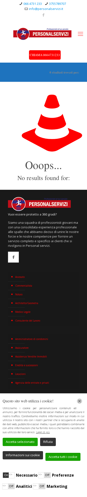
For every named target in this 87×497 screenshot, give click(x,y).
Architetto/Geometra (26, 303)
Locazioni (20, 374)
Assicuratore (22, 347)
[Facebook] (43, 14)
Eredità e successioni (26, 365)
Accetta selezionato (20, 441)
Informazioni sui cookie (23, 455)
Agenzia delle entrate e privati (32, 382)
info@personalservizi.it (46, 9)
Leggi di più (43, 432)
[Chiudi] (79, 401)
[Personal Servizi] (43, 33)
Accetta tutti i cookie (63, 457)
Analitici (24, 486)
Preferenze (63, 475)
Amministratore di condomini (31, 339)
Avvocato (20, 277)
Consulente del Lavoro (27, 320)
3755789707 (57, 3)
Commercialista (23, 285)
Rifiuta (48, 441)
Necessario (26, 475)
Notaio (18, 294)
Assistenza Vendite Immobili (31, 356)
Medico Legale (22, 312)
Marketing (57, 486)
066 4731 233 (32, 3)
